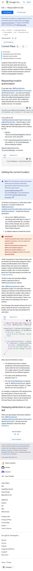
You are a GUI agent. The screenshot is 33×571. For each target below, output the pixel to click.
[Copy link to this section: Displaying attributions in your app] (7, 410)
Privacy (9, 562)
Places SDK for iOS (15, 8)
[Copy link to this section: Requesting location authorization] (16, 84)
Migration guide (21, 25)
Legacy (6, 34)
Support (3, 525)
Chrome (3, 543)
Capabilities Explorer (7, 489)
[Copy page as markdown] (23, 46)
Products (9, 30)
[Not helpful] (15, 38)
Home (3, 30)
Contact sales (21, 12)
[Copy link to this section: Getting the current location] (3, 175)
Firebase (3, 546)
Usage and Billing (7, 275)
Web (2, 509)
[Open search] (24, 2)
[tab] (5, 155)
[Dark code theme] (27, 107)
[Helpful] (12, 38)
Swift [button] (4, 155)
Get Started (7, 12)
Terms (3, 562)
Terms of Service (6, 528)
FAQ (2, 486)
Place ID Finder (5, 492)
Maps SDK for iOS (6, 495)
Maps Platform (19, 2)
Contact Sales (5, 522)
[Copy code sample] (30, 107)
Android (3, 503)
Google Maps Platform (20, 30)
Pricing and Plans (6, 519)
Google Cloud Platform (8, 549)
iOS (2, 8)
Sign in (29, 2)
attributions (5, 426)
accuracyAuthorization (12, 190)
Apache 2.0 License (6, 450)
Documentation (8, 32)
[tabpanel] (16, 161)
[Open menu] (3, 2)
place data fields (9, 254)
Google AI (4, 552)
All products (4, 555)
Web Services (5, 511)
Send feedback (8, 42)
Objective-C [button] (14, 155)
